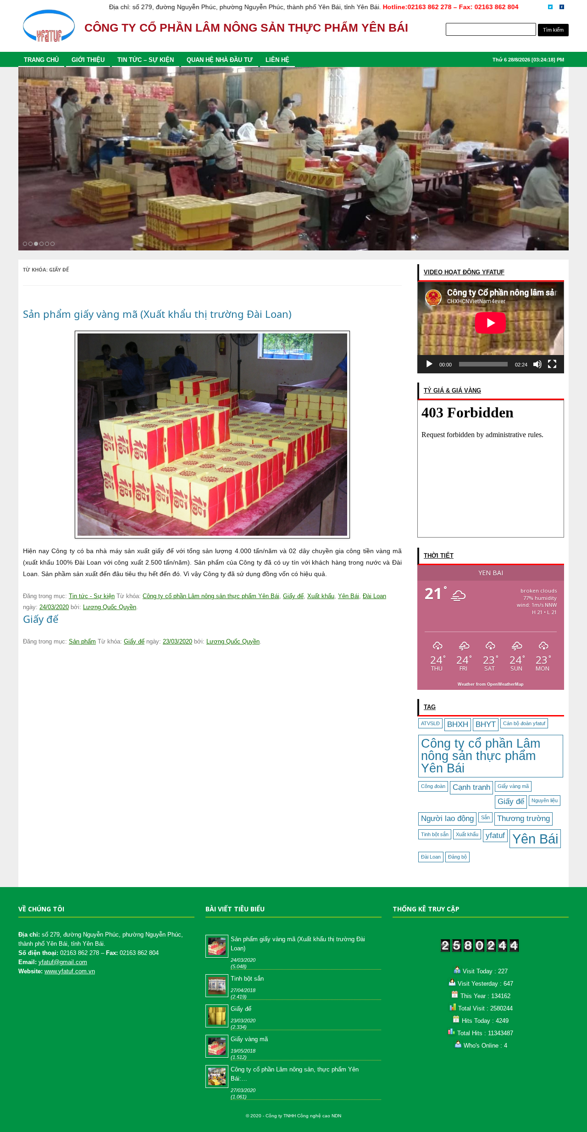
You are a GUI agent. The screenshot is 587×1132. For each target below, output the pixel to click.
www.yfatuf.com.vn (69, 971)
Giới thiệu (88, 59)
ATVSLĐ (430, 723)
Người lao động (447, 818)
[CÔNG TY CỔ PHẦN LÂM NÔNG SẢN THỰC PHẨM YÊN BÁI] (48, 30)
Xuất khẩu (467, 834)
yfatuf (495, 835)
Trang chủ (41, 59)
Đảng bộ (457, 857)
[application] (490, 327)
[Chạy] (429, 364)
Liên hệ (277, 59)
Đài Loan (431, 857)
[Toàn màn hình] (552, 364)
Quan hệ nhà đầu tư (220, 59)
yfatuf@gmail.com (63, 962)
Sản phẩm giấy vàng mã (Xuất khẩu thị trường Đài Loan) (157, 314)
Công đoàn (433, 786)
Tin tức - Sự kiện (92, 596)
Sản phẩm (82, 641)
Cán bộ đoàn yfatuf (524, 723)
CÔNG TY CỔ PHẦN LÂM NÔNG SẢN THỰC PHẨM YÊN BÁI (246, 27)
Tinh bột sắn (435, 834)
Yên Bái (535, 838)
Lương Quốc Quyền (109, 607)
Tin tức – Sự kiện (145, 59)
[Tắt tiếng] (537, 364)
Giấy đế (511, 801)
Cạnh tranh (471, 787)
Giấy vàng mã (513, 786)
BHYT (486, 724)
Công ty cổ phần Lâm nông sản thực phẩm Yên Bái (480, 756)
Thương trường (523, 818)
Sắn (485, 817)
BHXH (457, 724)
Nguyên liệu (545, 800)
